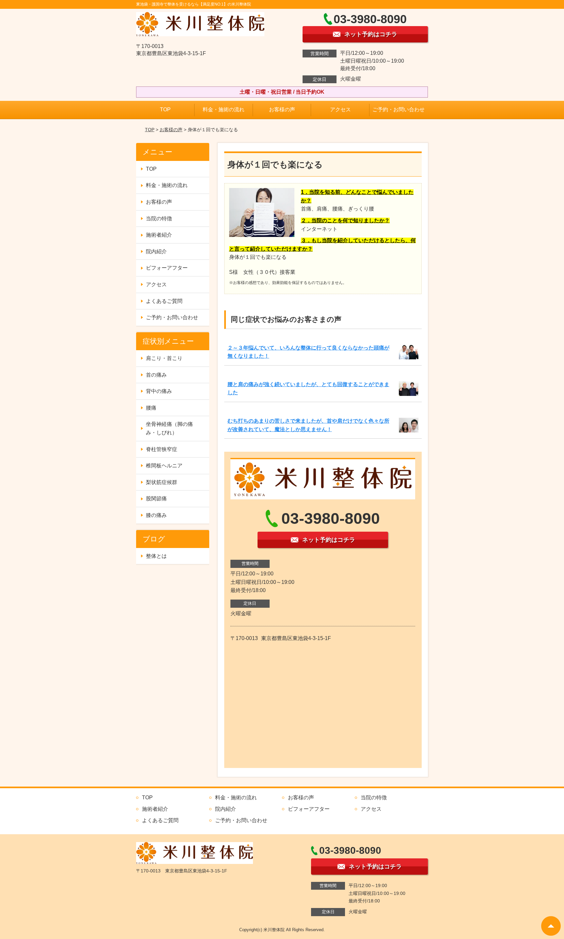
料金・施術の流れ (223, 109)
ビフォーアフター (167, 268)
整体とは (156, 556)
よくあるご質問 (164, 301)
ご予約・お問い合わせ (398, 109)
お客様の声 (282, 109)
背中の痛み (159, 391)
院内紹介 (156, 251)
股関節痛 (156, 498)
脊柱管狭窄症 (161, 449)
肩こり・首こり (164, 358)
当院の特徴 (159, 218)
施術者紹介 (159, 235)
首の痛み (156, 375)
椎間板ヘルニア (164, 465)
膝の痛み (156, 515)
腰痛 (151, 408)
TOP (165, 109)
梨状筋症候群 (161, 482)
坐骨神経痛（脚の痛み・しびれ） (169, 428)
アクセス (340, 109)
